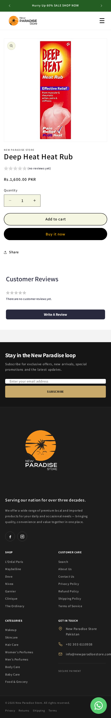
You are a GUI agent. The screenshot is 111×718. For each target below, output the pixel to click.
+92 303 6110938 (79, 644)
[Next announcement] (101, 5)
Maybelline (13, 569)
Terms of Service (70, 606)
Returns (24, 710)
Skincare (11, 637)
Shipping (39, 710)
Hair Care (11, 645)
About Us (65, 569)
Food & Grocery (16, 682)
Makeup (11, 630)
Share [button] (14, 252)
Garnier (10, 591)
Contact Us (66, 576)
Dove (8, 576)
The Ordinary (14, 606)
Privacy (10, 710)
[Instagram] (22, 536)
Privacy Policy (68, 584)
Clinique (11, 598)
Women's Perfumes (19, 652)
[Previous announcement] (9, 5)
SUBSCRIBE (55, 391)
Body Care (12, 667)
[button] (27, 169)
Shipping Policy (69, 598)
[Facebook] (10, 536)
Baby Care (12, 674)
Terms (53, 710)
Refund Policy (68, 591)
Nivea (9, 584)
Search (63, 562)
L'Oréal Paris (14, 562)
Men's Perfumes (16, 659)
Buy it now (55, 234)
